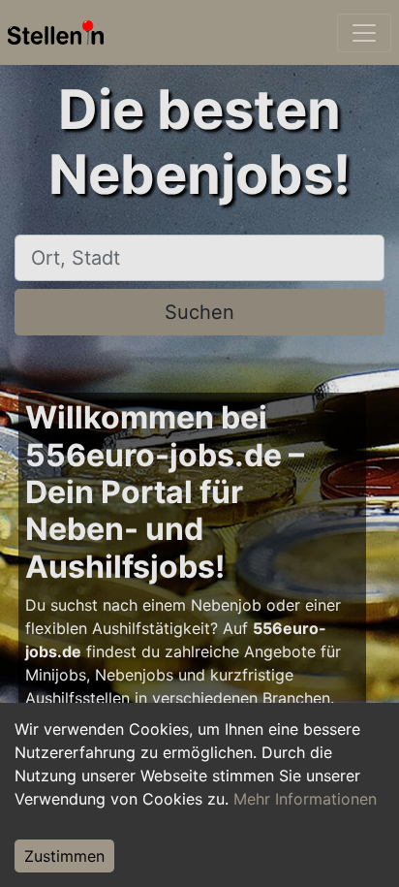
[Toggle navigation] (364, 33)
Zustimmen (64, 856)
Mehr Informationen (305, 798)
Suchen (199, 312)
